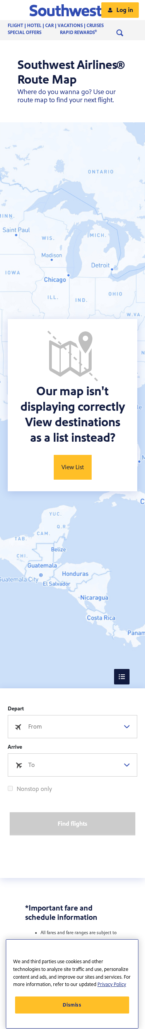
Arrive (15, 747)
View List (72, 467)
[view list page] (122, 676)
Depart (16, 709)
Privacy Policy (111, 984)
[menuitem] (63, 26)
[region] (72, 984)
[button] (72, 10)
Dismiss (72, 1005)
